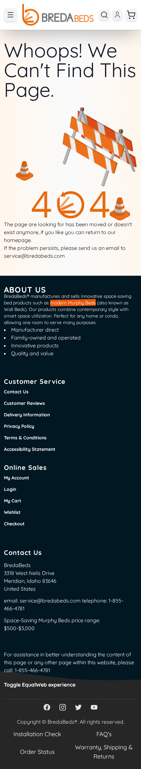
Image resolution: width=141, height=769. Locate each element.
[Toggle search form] (104, 15)
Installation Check (37, 734)
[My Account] (117, 15)
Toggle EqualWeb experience (39, 684)
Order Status (37, 752)
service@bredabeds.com (50, 600)
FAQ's (103, 734)
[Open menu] (10, 14)
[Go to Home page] (58, 15)
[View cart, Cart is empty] (131, 15)
